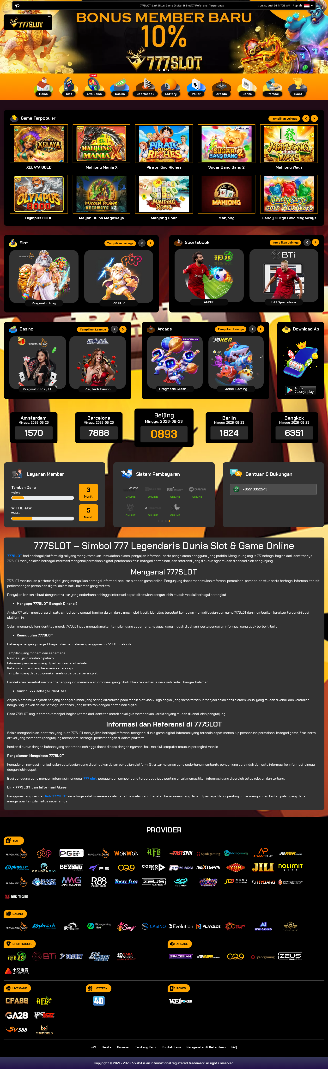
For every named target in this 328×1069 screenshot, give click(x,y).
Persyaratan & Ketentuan (206, 1047)
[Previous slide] (306, 118)
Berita (106, 1047)
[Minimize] (49, 16)
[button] (49, 17)
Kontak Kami (171, 1047)
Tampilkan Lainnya (284, 119)
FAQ (234, 1047)
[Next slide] (314, 118)
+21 (93, 1047)
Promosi (123, 1047)
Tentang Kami (145, 1047)
